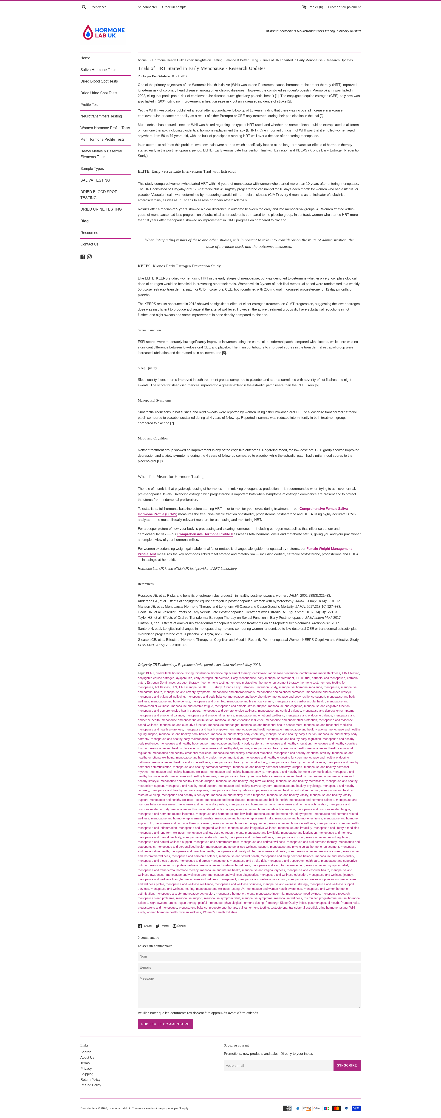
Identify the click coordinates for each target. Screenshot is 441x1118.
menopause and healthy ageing (306, 729)
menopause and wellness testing (172, 888)
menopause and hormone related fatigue (323, 809)
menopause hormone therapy (235, 893)
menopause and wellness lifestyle (160, 879)
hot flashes (162, 687)
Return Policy (90, 1079)
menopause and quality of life (235, 851)
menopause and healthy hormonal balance (297, 762)
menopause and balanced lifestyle (329, 692)
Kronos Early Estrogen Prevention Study (250, 687)
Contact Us (89, 244)
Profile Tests (90, 105)
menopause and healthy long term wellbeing (245, 781)
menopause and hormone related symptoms (283, 814)
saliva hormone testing (254, 907)
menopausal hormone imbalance (300, 687)
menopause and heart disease (225, 799)
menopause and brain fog (208, 701)
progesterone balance (193, 907)
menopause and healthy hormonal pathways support (267, 767)
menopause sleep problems (156, 898)
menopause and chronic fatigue (192, 706)
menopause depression (198, 893)
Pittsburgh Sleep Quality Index (286, 902)
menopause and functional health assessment (271, 725)
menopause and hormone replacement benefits (182, 818)
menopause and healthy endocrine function (273, 757)
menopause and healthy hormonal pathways (202, 767)
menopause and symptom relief (327, 865)
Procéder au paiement (344, 7)
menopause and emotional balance (161, 715)
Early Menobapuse (243, 678)
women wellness (190, 912)
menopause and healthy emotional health (278, 748)
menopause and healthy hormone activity (236, 771)
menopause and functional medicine (328, 725)
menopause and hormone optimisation (302, 804)
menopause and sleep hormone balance (287, 856)
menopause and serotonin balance (194, 856)
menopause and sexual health (239, 856)
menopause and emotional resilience (210, 715)
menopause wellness (288, 898)
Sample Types (92, 169)
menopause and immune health (338, 823)
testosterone (279, 907)
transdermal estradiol (303, 907)
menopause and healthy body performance (238, 739)
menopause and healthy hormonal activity (239, 762)
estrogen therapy (188, 682)
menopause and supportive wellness (174, 865)
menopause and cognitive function (327, 706)
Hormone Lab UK (119, 1108)
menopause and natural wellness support (165, 842)
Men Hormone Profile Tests (102, 139)
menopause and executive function (183, 725)
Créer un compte (174, 7)
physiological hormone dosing (244, 902)
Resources (89, 233)
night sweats (158, 902)
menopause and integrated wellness (202, 828)
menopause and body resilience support (298, 696)
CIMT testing (350, 673)
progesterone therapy (223, 907)
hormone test (309, 682)
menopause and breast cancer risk (250, 701)
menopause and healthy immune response (302, 776)
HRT (174, 687)
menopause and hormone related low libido (224, 814)
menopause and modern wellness (251, 837)
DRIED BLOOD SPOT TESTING (98, 195)
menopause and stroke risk (248, 860)
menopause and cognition (285, 706)
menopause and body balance (206, 696)
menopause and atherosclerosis (233, 692)
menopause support (189, 898)
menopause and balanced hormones (281, 692)
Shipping (86, 1074)
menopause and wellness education (283, 874)
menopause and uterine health (220, 870)
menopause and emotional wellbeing (260, 715)
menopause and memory (335, 832)
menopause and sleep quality (334, 856)
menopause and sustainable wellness (225, 865)
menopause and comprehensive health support (169, 710)
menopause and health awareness (160, 729)
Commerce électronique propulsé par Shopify (160, 1108)
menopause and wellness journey (331, 874)
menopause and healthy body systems (237, 743)
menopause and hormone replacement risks (244, 818)
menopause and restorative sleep (319, 851)
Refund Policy (90, 1085)
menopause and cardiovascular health (300, 701)
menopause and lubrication (299, 832)
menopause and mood (289, 837)
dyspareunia (184, 678)
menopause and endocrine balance (309, 715)
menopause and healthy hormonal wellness (179, 771)
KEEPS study (212, 687)
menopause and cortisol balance (279, 710)
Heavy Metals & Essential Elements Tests (101, 154)
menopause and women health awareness (274, 888)
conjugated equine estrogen (156, 678)
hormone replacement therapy (279, 682)
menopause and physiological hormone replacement (304, 846)
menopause (331, 687)
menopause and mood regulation (327, 837)
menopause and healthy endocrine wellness (181, 762)
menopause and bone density (170, 701)
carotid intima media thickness (320, 673)
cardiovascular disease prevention (275, 673)
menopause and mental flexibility (159, 837)
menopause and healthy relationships (234, 790)
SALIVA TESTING (95, 180)
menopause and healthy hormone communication (298, 771)
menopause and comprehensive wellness (229, 710)
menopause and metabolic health (205, 837)
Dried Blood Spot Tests (99, 81)
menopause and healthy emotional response (242, 753)
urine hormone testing (333, 907)
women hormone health (162, 912)
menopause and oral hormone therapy (312, 842)
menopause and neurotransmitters (216, 842)
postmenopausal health (323, 902)
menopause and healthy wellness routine (177, 799)
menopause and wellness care (186, 874)
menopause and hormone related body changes (202, 809)
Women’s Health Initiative (220, 912)
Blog (84, 221)
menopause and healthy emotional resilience (182, 753)
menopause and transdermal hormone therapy (168, 870)
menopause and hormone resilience (298, 818)
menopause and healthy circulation (288, 743)
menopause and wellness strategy (285, 884)
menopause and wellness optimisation (313, 879)
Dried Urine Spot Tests (98, 93)
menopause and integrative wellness (252, 828)
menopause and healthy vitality (287, 795)
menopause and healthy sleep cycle (185, 795)
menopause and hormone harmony (252, 804)
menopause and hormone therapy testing (240, 823)
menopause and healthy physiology (297, 785)
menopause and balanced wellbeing (161, 696)
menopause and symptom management (278, 865)
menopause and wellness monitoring (262, 879)
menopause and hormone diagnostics (202, 804)
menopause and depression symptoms (328, 710)
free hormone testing (214, 682)
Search (85, 1052)
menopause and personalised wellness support (237, 846)
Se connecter (147, 7)
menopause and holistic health (267, 799)
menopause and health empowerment (210, 729)
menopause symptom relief (222, 898)
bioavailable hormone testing (175, 673)
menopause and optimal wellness (263, 842)
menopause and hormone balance (311, 799)
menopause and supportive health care (293, 860)
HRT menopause (190, 687)
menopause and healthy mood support (191, 785)
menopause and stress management (204, 860)
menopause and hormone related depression (265, 809)
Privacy (86, 1068)
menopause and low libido (262, 832)
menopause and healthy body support (184, 743)
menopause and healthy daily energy (174, 748)
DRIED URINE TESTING (101, 209)
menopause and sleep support (158, 860)
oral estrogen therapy (182, 902)
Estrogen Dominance (161, 682)
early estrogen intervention (211, 678)
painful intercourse (210, 902)
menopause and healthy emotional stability (302, 753)
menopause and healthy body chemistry (237, 734)
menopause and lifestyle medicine (336, 828)
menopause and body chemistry (249, 696)
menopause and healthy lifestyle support (187, 781)
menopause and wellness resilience (189, 884)
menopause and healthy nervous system (245, 785)
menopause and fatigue (223, 725)
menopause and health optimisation (259, 729)
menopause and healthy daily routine (225, 748)
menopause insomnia (270, 893)
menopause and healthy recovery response (179, 790)
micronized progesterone (320, 898)
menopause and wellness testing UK (220, 888)
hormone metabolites (243, 682)
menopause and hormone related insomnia (166, 814)
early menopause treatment (276, 678)
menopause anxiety (168, 893)
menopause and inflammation (157, 828)
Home (85, 58)
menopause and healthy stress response (238, 795)
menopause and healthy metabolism (300, 781)
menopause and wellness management (210, 879)
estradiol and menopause (328, 678)
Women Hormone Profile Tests (105, 128)
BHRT (150, 673)
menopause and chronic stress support (240, 706)
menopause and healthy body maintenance (179, 739)
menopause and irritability (295, 828)
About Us (87, 1057)
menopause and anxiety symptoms (187, 692)
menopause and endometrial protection (291, 720)
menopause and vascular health (308, 870)
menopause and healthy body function (291, 734)
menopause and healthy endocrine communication (209, 757)
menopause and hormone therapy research (183, 823)
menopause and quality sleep (276, 851)
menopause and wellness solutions (238, 884)
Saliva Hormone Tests (98, 70)
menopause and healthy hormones (193, 776)
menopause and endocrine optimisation (187, 720)
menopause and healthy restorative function (290, 790)
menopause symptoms (257, 898)
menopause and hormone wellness (292, 823)
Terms (85, 1063)
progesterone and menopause (157, 907)
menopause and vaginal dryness (263, 870)
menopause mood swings (303, 893)
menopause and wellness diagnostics (233, 874)
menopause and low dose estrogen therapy (215, 832)
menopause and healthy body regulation (294, 739)
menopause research (336, 893)
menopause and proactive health (192, 851)
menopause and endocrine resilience (239, 720)
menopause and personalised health (180, 846)
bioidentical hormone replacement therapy (223, 673)
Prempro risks (350, 902)
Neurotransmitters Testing (101, 116)
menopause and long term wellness (161, 832)
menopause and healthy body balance (184, 734)
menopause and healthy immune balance (245, 776)
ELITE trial (303, 678)
